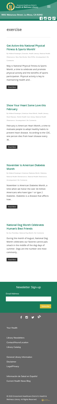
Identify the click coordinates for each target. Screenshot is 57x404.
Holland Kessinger (15, 53)
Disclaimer (11, 361)
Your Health (12, 328)
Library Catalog (14, 347)
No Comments (31, 120)
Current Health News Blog (19, 381)
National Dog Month (26, 233)
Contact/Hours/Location (17, 342)
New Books (23, 57)
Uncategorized (41, 57)
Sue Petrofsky (13, 233)
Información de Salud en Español (22, 376)
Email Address (12, 293)
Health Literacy (34, 53)
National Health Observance (37, 176)
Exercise (25, 53)
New (17, 57)
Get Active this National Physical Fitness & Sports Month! (26, 47)
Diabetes (43, 173)
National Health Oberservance (17, 176)
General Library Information (19, 357)
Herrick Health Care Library (26, 117)
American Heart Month (29, 113)
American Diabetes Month (31, 173)
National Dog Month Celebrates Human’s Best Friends (25, 226)
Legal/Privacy (13, 366)
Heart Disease (11, 117)
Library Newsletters (15, 338)
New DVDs (31, 57)
